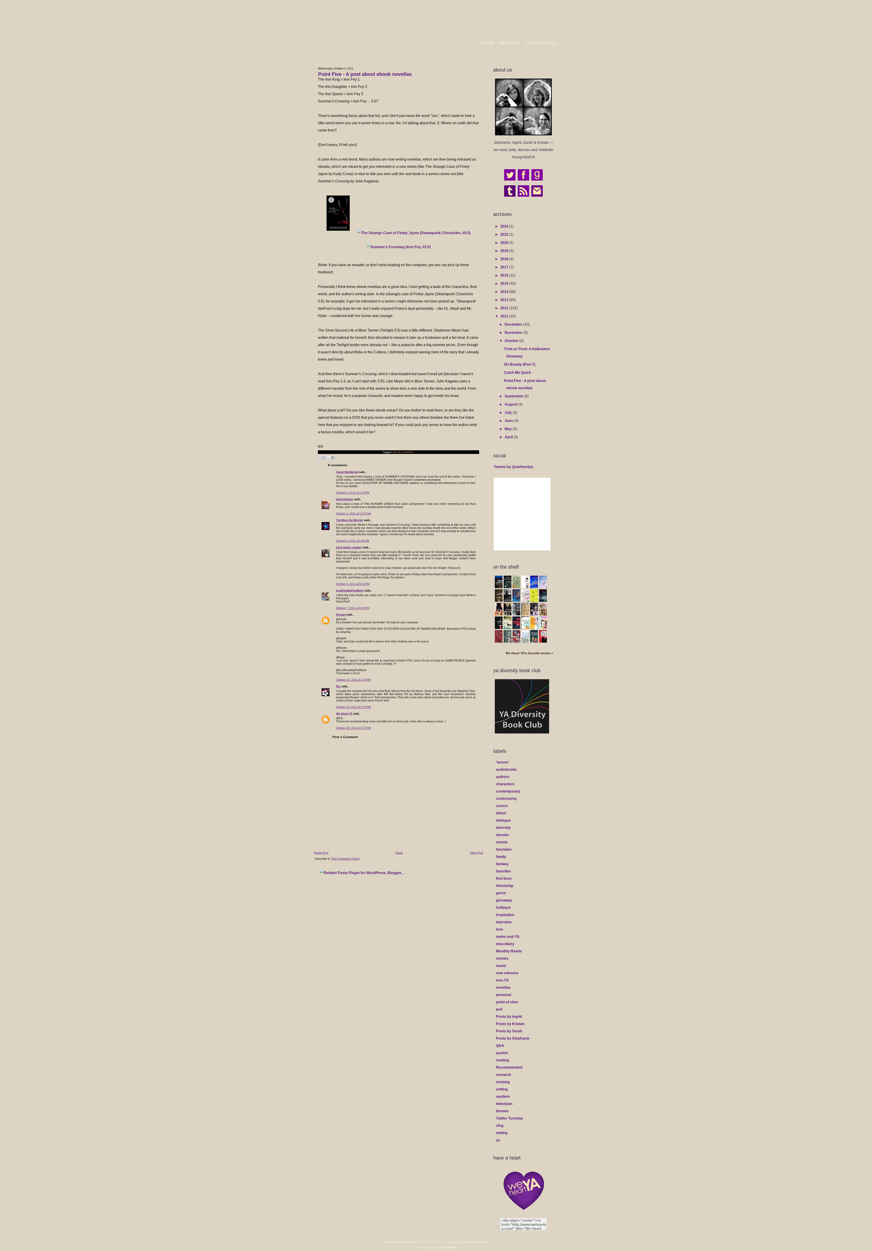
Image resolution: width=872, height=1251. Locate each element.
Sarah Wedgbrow (347, 472)
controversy (506, 798)
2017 (504, 267)
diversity (503, 828)
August (511, 404)
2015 (504, 283)
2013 (504, 300)
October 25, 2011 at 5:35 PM (353, 707)
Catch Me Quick (517, 372)
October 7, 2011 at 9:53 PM (352, 608)
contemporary (508, 791)
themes (502, 1111)
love (499, 929)
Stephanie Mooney (446, 1247)
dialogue (503, 820)
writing (502, 1133)
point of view (507, 1002)
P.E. (338, 686)
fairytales (504, 849)
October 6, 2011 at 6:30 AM (352, 541)
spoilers (503, 1096)
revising (503, 1082)
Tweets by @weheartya (513, 467)
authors (502, 777)
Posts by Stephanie (513, 1038)
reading (502, 1060)
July (509, 412)
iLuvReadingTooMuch (350, 590)
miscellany (505, 944)
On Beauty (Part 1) (519, 364)
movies (502, 958)
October (512, 341)
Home (399, 853)
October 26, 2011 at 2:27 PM (353, 728)
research (503, 1075)
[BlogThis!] (324, 457)
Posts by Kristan (510, 1024)
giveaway (504, 900)
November (514, 332)
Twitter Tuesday (509, 1118)
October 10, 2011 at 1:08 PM (353, 679)
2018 (504, 259)
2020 (504, 243)
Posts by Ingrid (509, 1016)
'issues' (502, 762)
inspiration (505, 915)
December (514, 324)
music (501, 966)
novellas (408, 452)
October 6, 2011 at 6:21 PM (352, 584)
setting (502, 1089)
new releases (507, 973)
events (502, 842)
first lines (504, 878)
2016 (504, 275)
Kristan (341, 614)
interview (503, 922)
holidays (503, 907)
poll (499, 1009)
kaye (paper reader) (349, 547)
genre (501, 893)
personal (503, 995)
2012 (504, 308)
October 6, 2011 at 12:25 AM (353, 513)
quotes (502, 1053)
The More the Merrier (349, 520)
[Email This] (320, 457)
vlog (499, 1125)
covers (502, 806)
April (509, 437)
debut (501, 813)
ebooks (396, 452)
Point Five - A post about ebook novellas (365, 74)
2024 (504, 226)
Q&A (500, 1046)
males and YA (508, 937)
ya (498, 1140)
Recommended (509, 1067)
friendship (504, 886)
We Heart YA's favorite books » (529, 653)
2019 (504, 251)
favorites (503, 871)
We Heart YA (344, 713)
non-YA (502, 980)
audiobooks (506, 769)
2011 (504, 316)
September (514, 396)
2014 (504, 292)
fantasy (502, 864)
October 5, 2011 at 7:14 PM (352, 492)
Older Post (476, 853)
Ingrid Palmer (344, 499)
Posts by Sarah (509, 1031)
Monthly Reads (509, 951)
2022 (504, 234)
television (504, 1104)
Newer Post (321, 853)
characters (505, 784)
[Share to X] (328, 457)
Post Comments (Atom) (345, 858)
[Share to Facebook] (333, 457)
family (501, 857)
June (509, 421)
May (509, 429)
